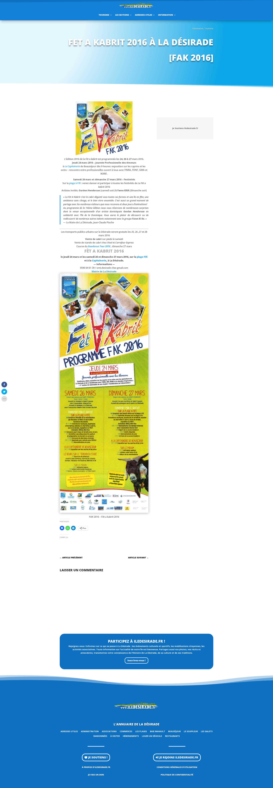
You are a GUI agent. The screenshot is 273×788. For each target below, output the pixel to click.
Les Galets (207, 731)
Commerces (126, 731)
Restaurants (172, 736)
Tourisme (104, 15)
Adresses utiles (143, 15)
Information (165, 15)
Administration (90, 731)
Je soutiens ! (97, 757)
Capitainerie (99, 260)
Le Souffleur (191, 731)
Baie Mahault (157, 731)
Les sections (122, 15)
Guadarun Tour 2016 (99, 246)
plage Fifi (142, 256)
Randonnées (100, 736)
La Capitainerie (72, 166)
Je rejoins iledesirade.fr (178, 757)
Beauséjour (174, 731)
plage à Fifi (75, 183)
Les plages (141, 731)
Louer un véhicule (152, 736)
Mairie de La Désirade (104, 271)
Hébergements (131, 736)
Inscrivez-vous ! (136, 660)
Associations (109, 731)
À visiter (115, 736)
